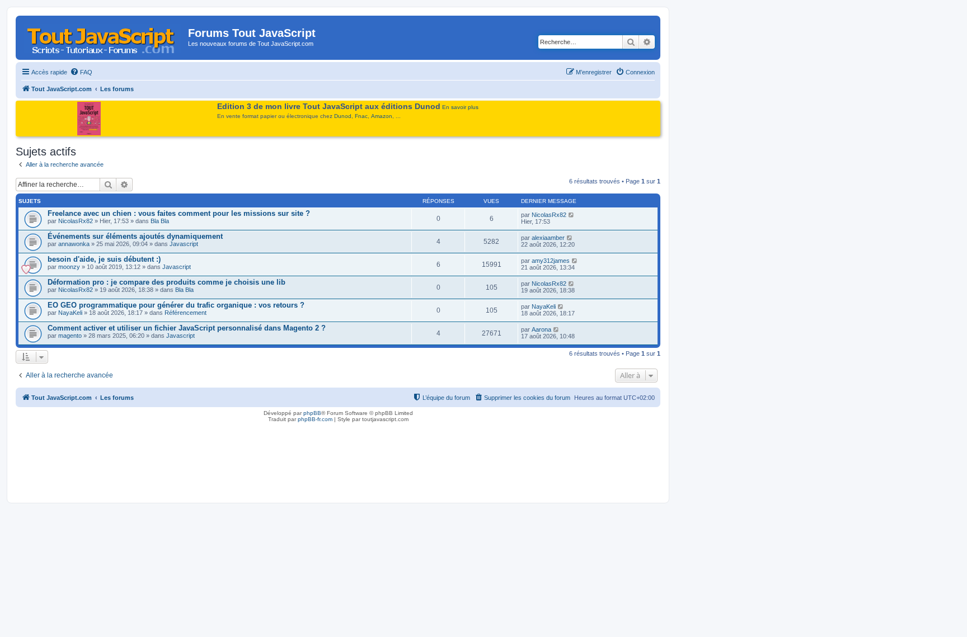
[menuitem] (81, 72)
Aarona (541, 329)
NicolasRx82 (75, 221)
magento (70, 335)
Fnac (361, 116)
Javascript (184, 243)
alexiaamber (548, 237)
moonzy (69, 266)
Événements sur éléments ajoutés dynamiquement (135, 236)
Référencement (185, 312)
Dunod (342, 116)
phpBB (312, 413)
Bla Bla (160, 221)
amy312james (551, 260)
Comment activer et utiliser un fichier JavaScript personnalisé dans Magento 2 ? (187, 328)
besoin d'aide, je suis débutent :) (104, 259)
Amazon (381, 116)
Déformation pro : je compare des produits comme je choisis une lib (166, 282)
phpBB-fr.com (315, 419)
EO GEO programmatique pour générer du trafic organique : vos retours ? (176, 305)
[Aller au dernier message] (571, 214)
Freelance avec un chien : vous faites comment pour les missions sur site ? (179, 213)
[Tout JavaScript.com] (103, 36)
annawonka (74, 243)
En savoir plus (460, 107)
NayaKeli (70, 312)
